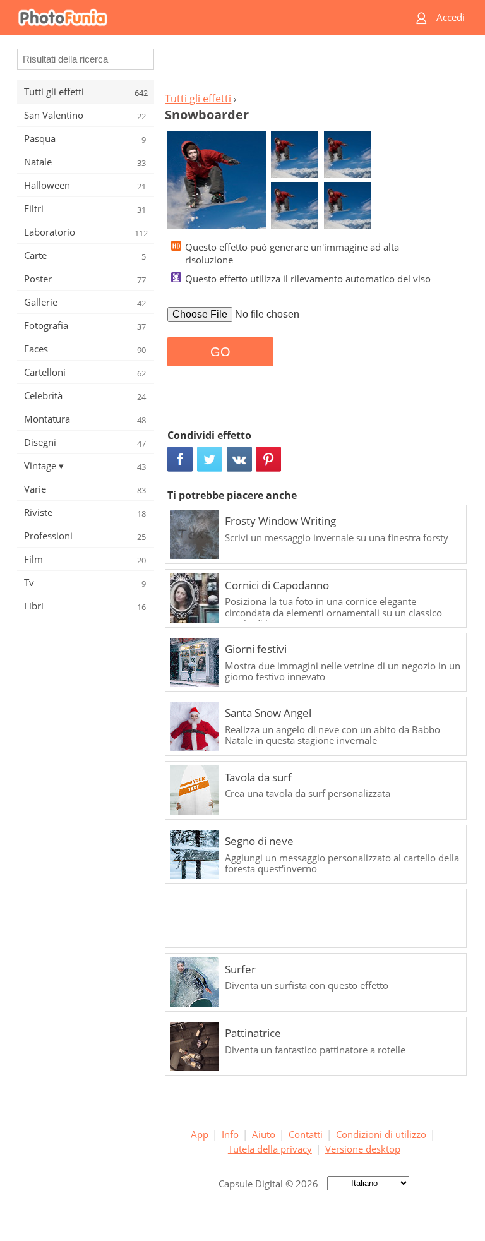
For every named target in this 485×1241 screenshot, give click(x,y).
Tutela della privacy (270, 1148)
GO (220, 352)
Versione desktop (362, 1148)
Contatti (306, 1134)
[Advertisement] (314, 67)
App (199, 1134)
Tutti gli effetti (198, 98)
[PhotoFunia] (193, 17)
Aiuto (263, 1134)
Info (230, 1134)
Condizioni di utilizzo (381, 1134)
